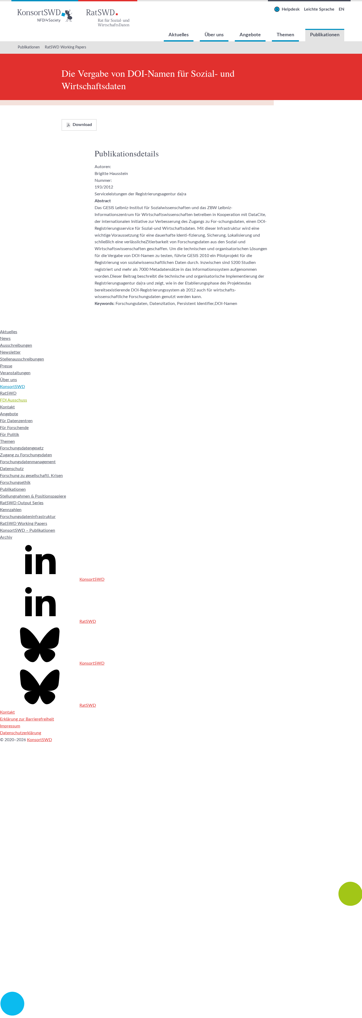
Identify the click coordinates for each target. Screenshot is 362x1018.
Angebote (250, 35)
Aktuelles (179, 35)
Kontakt (7, 407)
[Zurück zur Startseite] (44, 14)
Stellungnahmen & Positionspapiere (33, 496)
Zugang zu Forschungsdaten (26, 455)
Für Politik (9, 435)
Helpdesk (291, 9)
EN (341, 9)
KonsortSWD (12, 387)
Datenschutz (12, 469)
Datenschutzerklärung (20, 733)
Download (82, 125)
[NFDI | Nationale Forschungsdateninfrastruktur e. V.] (181, 1014)
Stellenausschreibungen (22, 359)
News (5, 338)
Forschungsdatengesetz (21, 448)
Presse (6, 366)
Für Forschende (14, 428)
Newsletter (10, 352)
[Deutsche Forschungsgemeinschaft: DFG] (181, 842)
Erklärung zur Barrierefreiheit (27, 719)
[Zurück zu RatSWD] (107, 14)
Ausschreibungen (16, 345)
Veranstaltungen (15, 373)
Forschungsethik (15, 482)
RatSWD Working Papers (65, 47)
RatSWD (8, 393)
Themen (285, 35)
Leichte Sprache (319, 9)
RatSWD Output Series (21, 503)
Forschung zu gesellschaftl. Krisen (31, 476)
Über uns (214, 35)
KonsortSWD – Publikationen (27, 530)
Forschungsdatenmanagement (28, 462)
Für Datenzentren (16, 421)
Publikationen (324, 35)
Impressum (10, 726)
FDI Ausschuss (13, 400)
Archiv (6, 537)
